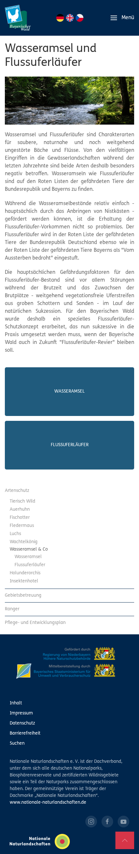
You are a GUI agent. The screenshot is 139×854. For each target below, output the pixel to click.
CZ (79, 18)
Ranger (12, 609)
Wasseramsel (69, 391)
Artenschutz (17, 490)
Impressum (21, 713)
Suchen (17, 743)
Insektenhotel (24, 581)
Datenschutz (22, 723)
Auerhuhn (20, 509)
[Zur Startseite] (18, 18)
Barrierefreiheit (25, 733)
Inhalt (16, 703)
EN (70, 18)
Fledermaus (22, 525)
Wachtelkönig (23, 542)
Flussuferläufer (70, 445)
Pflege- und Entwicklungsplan (35, 622)
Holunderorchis (25, 573)
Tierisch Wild (22, 501)
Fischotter (20, 517)
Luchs (15, 533)
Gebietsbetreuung (23, 595)
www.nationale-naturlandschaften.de (48, 802)
